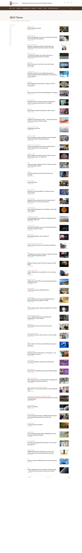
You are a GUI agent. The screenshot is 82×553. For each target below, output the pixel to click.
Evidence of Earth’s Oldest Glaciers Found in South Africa (42, 460)
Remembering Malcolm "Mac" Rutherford (38, 236)
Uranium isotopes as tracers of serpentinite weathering (41, 245)
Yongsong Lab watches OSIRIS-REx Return (38, 290)
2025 (10, 29)
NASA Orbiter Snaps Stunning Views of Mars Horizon (41, 110)
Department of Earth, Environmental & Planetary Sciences (37, 3)
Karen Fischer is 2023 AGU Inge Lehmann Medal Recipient (42, 370)
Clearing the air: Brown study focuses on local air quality (42, 335)
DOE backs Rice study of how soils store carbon (40, 326)
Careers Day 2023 (32, 182)
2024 (10, 31)
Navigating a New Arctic (34, 128)
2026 (10, 27)
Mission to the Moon (33, 406)
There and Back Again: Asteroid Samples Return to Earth (42, 308)
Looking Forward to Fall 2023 (35, 424)
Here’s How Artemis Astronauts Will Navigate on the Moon (43, 92)
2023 (10, 33)
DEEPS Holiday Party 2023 (34, 28)
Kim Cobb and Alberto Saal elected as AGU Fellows (41, 361)
